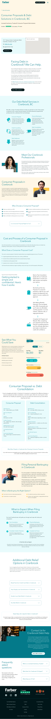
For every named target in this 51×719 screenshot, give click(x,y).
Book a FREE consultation (40, 2)
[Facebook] (6, 695)
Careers (25, 709)
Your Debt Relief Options (11, 701)
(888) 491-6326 (8, 44)
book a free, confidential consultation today (26, 81)
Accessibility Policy (40, 701)
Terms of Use (40, 704)
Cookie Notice (39, 709)
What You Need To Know (11, 704)
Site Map (25, 712)
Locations (25, 701)
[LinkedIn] (16, 695)
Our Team (11, 709)
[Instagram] (11, 695)
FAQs (25, 704)
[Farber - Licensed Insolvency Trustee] (5, 2)
